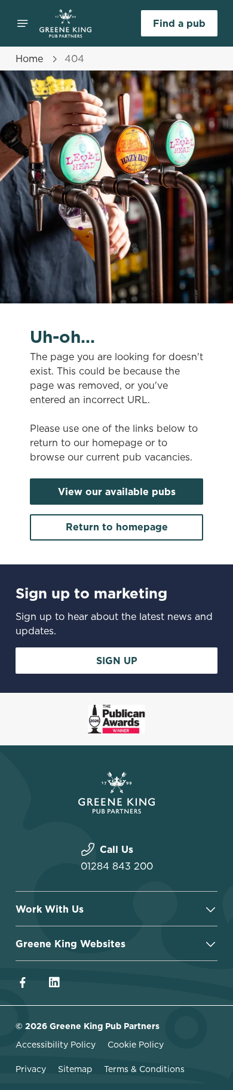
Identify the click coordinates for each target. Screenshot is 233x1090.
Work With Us (50, 909)
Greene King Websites (70, 943)
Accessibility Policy (56, 1045)
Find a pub (179, 23)
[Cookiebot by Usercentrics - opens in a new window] (167, 319)
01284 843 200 (117, 866)
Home (29, 58)
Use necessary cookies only (116, 761)
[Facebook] (23, 982)
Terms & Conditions (144, 1069)
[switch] (202, 561)
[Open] (23, 23)
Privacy (31, 1069)
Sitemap (75, 1069)
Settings (179, 684)
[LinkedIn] (54, 982)
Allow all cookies (116, 722)
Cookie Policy (136, 1045)
